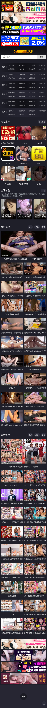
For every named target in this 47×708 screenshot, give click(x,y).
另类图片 (42, 96)
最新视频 (5, 226)
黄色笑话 (32, 105)
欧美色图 (32, 92)
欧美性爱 (42, 83)
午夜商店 (22, 111)
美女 (30, 227)
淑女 (37, 435)
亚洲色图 (22, 92)
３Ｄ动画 (42, 74)
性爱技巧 (42, 105)
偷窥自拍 (11, 92)
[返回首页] (44, 703)
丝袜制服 (22, 78)
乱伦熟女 (32, 87)
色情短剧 (32, 114)
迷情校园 (11, 105)
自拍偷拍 (22, 74)
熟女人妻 (11, 78)
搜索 (41, 57)
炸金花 (21, 69)
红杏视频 (11, 114)
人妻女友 (32, 102)
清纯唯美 (22, 96)
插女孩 (11, 111)
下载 (43, 191)
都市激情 (11, 102)
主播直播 (32, 78)
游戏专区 (42, 65)
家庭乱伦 (22, 102)
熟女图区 (32, 96)
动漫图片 (42, 92)
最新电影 (5, 434)
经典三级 (22, 87)
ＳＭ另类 (42, 78)
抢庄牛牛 (42, 69)
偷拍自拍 (22, 83)
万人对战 (32, 65)
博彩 (3, 67)
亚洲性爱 (11, 83)
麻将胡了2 (11, 69)
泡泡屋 (21, 114)
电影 (3, 85)
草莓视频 (32, 111)
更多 (43, 227)
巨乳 (37, 227)
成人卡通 (32, 83)
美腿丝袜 (11, 96)
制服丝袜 (11, 87)
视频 (3, 76)
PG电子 (11, 65)
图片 (3, 94)
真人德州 (22, 65)
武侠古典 (42, 102)
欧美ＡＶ (32, 74)
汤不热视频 (42, 111)
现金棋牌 (32, 69)
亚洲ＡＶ (11, 74)
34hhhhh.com (23, 51)
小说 (3, 103)
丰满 (30, 435)
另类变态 (42, 87)
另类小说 (22, 105)
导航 (3, 112)
